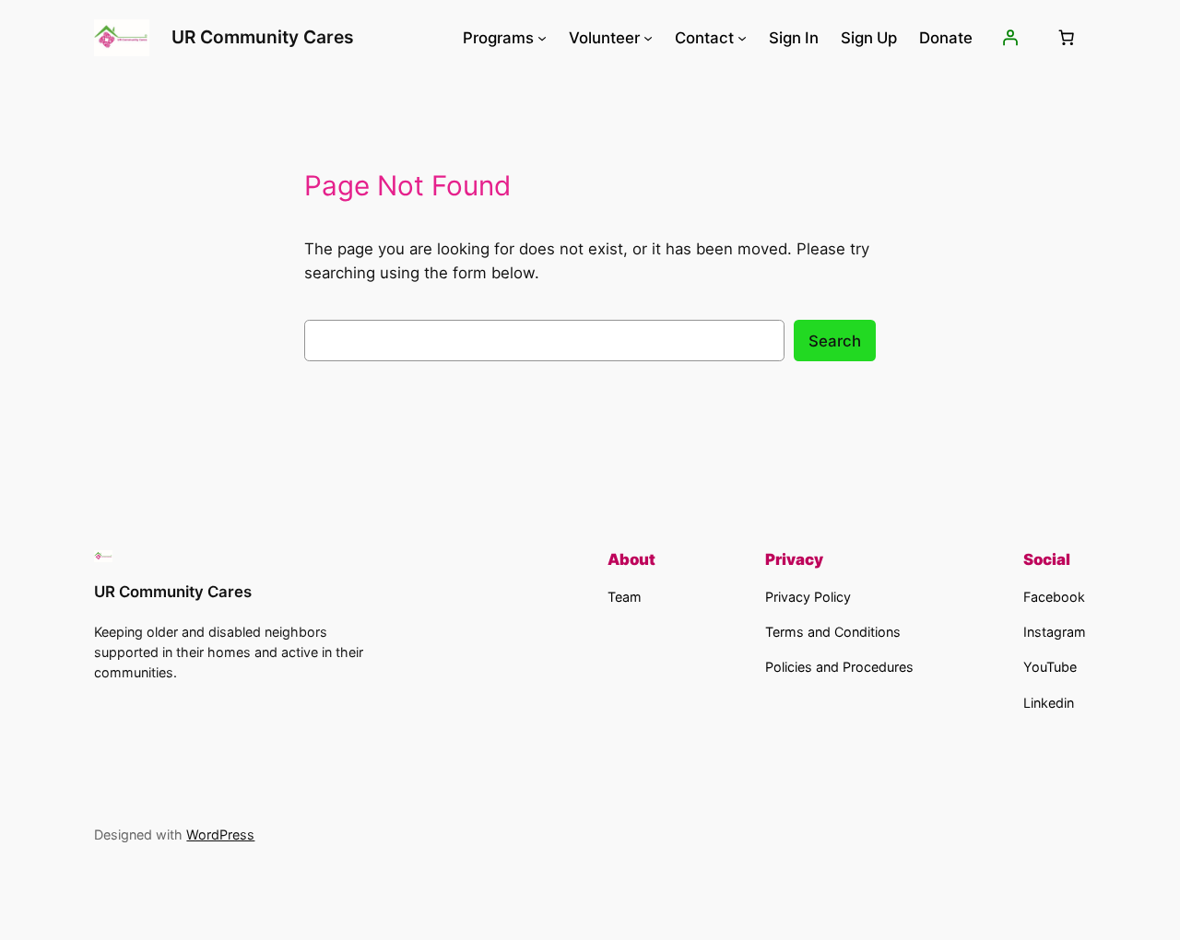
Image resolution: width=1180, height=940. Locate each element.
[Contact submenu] (742, 37)
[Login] (1009, 37)
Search (834, 341)
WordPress (220, 834)
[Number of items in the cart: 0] (1066, 37)
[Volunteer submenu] (648, 37)
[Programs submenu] (542, 37)
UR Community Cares (262, 37)
